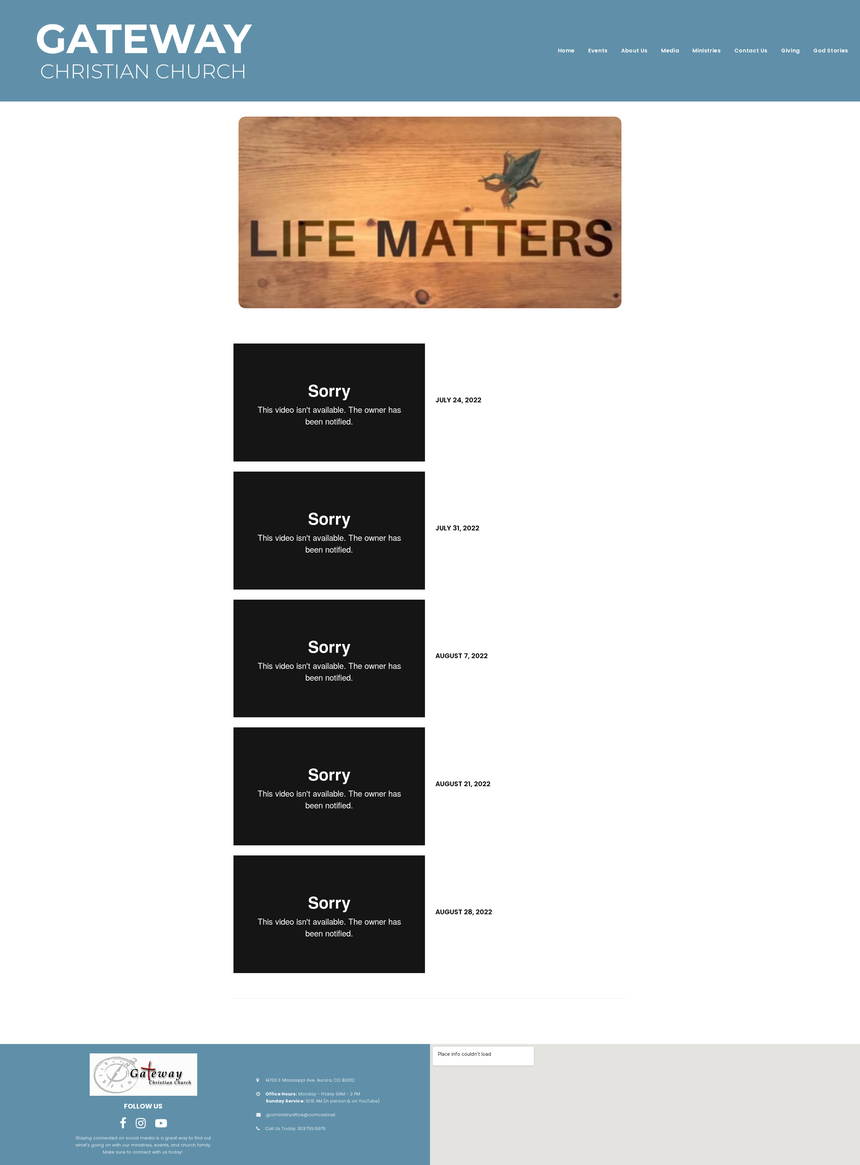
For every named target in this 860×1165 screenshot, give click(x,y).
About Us (634, 50)
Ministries (706, 50)
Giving (790, 50)
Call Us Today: (281, 1128)
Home (566, 50)
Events (598, 50)
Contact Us (751, 50)
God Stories (830, 50)
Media (670, 50)
